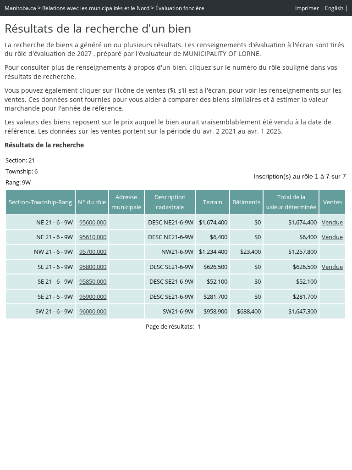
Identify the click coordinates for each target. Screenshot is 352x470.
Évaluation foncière (179, 8)
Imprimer (307, 8)
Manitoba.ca (20, 8)
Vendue (332, 222)
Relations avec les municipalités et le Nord (95, 8)
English (334, 8)
